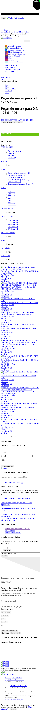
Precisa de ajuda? (11, 66)
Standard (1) (13, 205)
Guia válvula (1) (14, 182)
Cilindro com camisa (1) (17, 175)
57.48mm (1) (13, 229)
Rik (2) (11, 155)
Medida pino (5, 256)
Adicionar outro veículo (9, 631)
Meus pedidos (10, 67)
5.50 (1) (11, 203)
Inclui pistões (5, 248)
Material (4, 161)
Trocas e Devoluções (12, 69)
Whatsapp (4, 30)
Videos (3, 32)
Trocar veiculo (6, 145)
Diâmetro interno (7, 208)
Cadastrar (7, 550)
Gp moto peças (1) (15, 151)
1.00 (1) (11, 198)
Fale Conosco (10, 71)
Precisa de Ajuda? (12, 32)
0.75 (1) (11, 196)
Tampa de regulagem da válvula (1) (21, 184)
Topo (3, 240)
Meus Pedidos (24, 32)
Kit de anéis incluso (8, 233)
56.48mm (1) (13, 220)
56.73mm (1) (13, 222)
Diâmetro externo (7, 216)
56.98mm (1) (13, 225)
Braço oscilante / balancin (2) (19, 173)
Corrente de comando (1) (17, 177)
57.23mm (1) (13, 227)
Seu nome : (8, 601)
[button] (20, 687)
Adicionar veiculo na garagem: (11, 607)
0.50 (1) (11, 194)
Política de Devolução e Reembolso (17, 529)
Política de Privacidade (13, 533)
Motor (3, 169)
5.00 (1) (11, 200)
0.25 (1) (11, 192)
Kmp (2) (11, 153)
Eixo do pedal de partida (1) (18, 180)
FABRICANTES (7, 147)
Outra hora (5, 633)
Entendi (13, 709)
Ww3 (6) (12, 158)
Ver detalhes (5, 281)
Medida (3, 188)
